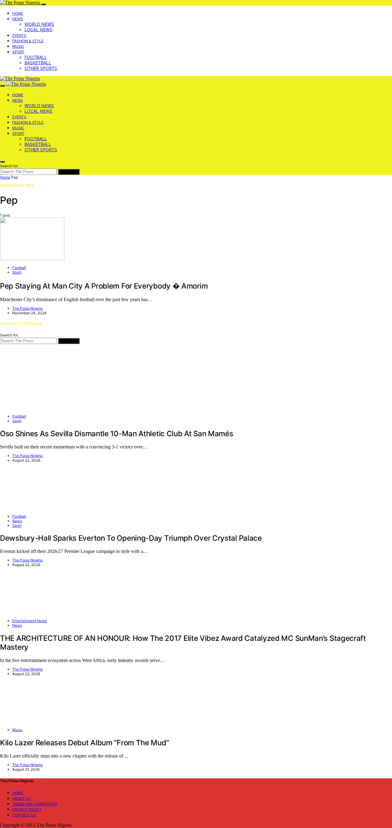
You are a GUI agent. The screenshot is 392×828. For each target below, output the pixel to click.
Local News (38, 29)
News (17, 19)
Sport (18, 52)
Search (68, 172)
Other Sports (40, 68)
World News (39, 24)
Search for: (9, 166)
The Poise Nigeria (27, 308)
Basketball (37, 62)
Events (19, 35)
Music (18, 46)
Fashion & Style (27, 41)
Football (35, 57)
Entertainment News (29, 620)
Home (17, 13)
